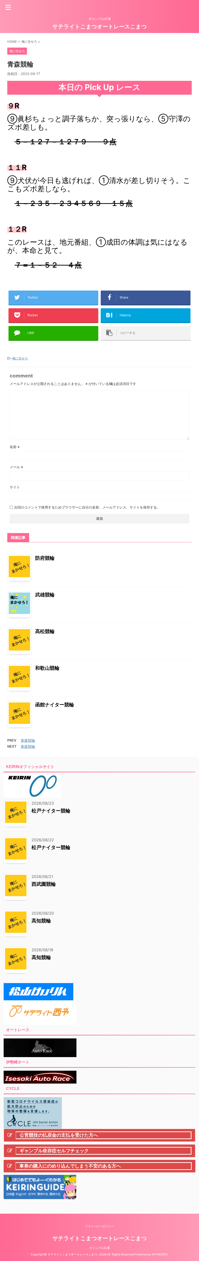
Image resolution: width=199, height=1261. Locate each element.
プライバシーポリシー (99, 1226)
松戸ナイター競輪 (51, 811)
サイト (15, 487)
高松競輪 (45, 631)
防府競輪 (45, 558)
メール (16, 467)
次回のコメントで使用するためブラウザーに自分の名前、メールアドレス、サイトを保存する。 (87, 507)
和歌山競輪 (47, 668)
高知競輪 (41, 921)
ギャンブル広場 (99, 1248)
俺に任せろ (20, 358)
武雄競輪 (45, 595)
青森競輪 (28, 740)
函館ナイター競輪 (54, 705)
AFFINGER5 (159, 1254)
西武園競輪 (44, 884)
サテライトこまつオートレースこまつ (99, 26)
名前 (15, 447)
